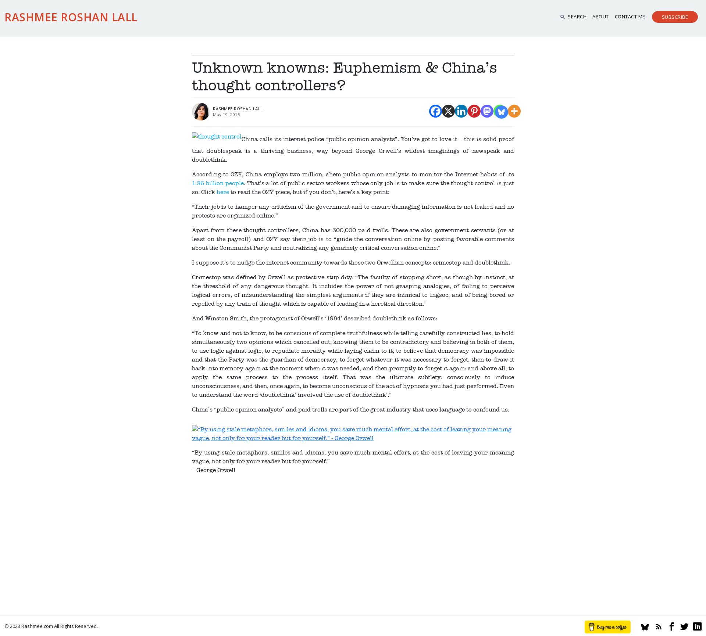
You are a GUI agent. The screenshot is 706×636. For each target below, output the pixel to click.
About (600, 16)
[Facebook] (435, 111)
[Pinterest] (474, 111)
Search (577, 16)
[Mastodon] (487, 111)
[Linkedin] (461, 111)
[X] (448, 111)
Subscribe (675, 17)
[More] (514, 111)
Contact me (630, 16)
